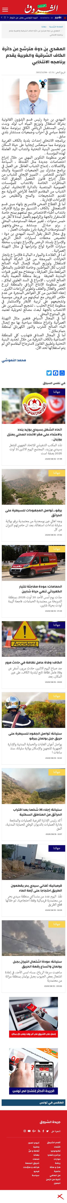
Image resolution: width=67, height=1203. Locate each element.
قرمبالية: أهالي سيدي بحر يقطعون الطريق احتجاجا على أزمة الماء (36, 888)
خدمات (36, 1159)
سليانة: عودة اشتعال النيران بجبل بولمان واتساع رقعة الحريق (37, 964)
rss (39, 1131)
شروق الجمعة (32, 1163)
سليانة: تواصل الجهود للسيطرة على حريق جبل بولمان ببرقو (35, 735)
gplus (34, 1131)
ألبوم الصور (33, 1143)
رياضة (57, 1163)
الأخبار (58, 17)
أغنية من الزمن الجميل (53, 1181)
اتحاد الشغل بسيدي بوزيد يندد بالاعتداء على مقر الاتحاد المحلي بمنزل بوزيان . (34, 434)
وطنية (36, 1147)
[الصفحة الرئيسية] (41, 7)
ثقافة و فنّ (33, 1151)
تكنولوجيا (55, 1151)
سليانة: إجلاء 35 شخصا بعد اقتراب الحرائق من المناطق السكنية (37, 812)
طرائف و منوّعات (31, 1167)
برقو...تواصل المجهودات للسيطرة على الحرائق (33, 512)
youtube (29, 1131)
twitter (48, 1131)
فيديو (36, 1171)
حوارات (57, 1159)
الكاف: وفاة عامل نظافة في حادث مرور (33, 662)
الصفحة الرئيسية (56, 26)
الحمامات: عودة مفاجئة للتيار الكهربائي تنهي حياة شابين (40, 588)
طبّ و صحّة (55, 1167)
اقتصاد (57, 1147)
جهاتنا (43, 26)
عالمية (57, 1171)
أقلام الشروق (53, 1142)
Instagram (25, 1131)
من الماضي (55, 1175)
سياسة (35, 1175)
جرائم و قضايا (54, 1155)
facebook (43, 1131)
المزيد (5, 9)
